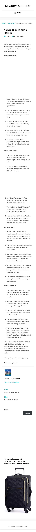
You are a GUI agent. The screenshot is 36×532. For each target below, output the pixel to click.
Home (3, 23)
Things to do (10, 23)
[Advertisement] (18, 77)
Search (6, 410)
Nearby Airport (18, 6)
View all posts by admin (11, 382)
